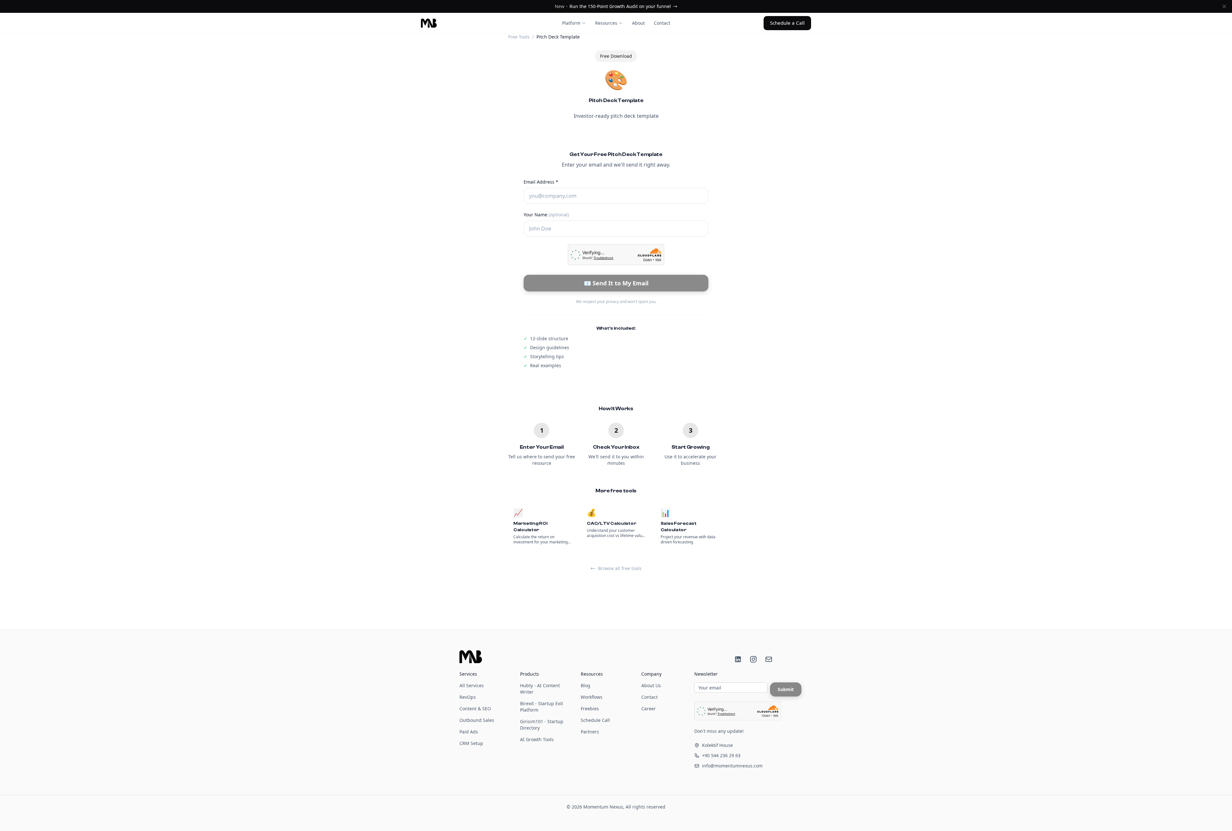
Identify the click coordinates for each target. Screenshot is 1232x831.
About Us (651, 685)
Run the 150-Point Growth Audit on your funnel (613, 6)
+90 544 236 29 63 (721, 755)
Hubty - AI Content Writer (540, 688)
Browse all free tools (620, 568)
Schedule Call (595, 720)
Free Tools (519, 37)
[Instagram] (753, 659)
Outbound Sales (476, 720)
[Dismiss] (1224, 6)
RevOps (467, 697)
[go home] (470, 656)
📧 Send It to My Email (616, 283)
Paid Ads (468, 732)
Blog (585, 685)
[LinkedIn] (738, 659)
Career (648, 708)
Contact (662, 23)
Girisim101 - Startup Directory (541, 724)
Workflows (592, 697)
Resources (606, 23)
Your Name (546, 215)
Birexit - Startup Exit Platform (541, 706)
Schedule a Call (787, 23)
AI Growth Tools (537, 739)
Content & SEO (475, 708)
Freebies (590, 708)
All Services (471, 685)
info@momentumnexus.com (732, 766)
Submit (786, 689)
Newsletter (706, 674)
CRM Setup (471, 743)
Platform (571, 23)
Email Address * (541, 182)
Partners (590, 732)
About (638, 23)
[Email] (769, 659)
